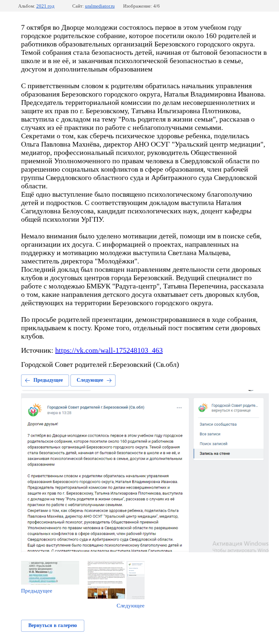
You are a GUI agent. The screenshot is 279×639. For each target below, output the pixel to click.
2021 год (45, 6)
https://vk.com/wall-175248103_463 (109, 350)
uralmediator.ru (100, 6)
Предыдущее (48, 380)
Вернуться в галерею (52, 625)
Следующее (90, 380)
